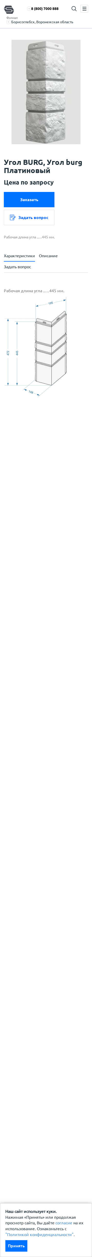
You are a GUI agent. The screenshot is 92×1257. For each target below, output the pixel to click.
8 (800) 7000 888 (45, 9)
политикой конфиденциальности (48, 492)
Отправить (48, 586)
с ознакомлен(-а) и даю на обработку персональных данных (50, 473)
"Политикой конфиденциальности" (39, 1234)
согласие (63, 1223)
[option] (46, 92)
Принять (16, 1245)
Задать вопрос (33, 217)
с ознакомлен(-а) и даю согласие (46, 495)
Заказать (29, 199)
